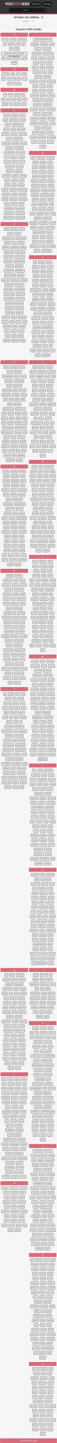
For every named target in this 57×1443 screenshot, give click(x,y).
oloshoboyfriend (40, 944)
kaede (33, 471)
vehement (36, 1216)
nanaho (42, 812)
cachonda (46, 49)
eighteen (36, 318)
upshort (49, 1121)
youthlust (48, 1401)
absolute (21, 129)
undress (37, 1074)
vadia (52, 1156)
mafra (43, 708)
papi (6, 1040)
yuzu (42, 1434)
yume (36, 1415)
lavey (36, 636)
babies (5, 247)
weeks (36, 1344)
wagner (38, 1260)
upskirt (43, 1126)
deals (35, 241)
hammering (20, 622)
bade (14, 317)
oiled (51, 912)
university (38, 1107)
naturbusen (39, 854)
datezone (47, 218)
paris (22, 1049)
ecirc (50, 285)
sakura (17, 1230)
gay (22, 541)
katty (46, 532)
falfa (24, 414)
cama (43, 95)
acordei (19, 166)
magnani (46, 713)
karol (43, 513)
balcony (15, 340)
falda (18, 414)
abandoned (14, 120)
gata (21, 536)
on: (38, 954)
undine (48, 1070)
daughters (44, 223)
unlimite (48, 1107)
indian (6, 768)
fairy (11, 400)
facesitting (19, 381)
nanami (34, 817)
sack (6, 1207)
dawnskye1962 (39, 232)
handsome (8, 650)
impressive (6, 754)
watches (34, 1306)
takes (43, 998)
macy (35, 685)
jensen (50, 441)
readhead (9, 1130)
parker (13, 1054)
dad (33, 158)
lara (52, 599)
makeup (43, 745)
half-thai (21, 613)
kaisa (33, 476)
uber (50, 1028)
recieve (22, 1177)
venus (47, 1249)
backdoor (20, 294)
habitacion (8, 580)
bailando (7, 327)
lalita (45, 580)
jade (32, 376)
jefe (36, 437)
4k (18, 79)
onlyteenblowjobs (38, 963)
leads (53, 645)
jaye (42, 428)
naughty (38, 863)
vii (33, 21)
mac (42, 661)
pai (11, 993)
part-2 (11, 1068)
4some (17, 83)
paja (5, 1007)
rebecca (5, 1158)
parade (21, 1040)
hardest (23, 669)
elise (52, 350)
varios (51, 1193)
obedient (50, 875)
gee (14, 546)
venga (33, 1239)
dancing (35, 186)
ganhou (8, 513)
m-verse (35, 661)
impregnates (20, 750)
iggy (6, 713)
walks (50, 1274)
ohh (33, 912)
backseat (9, 308)
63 (3, 99)
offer (51, 893)
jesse (43, 455)
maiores (36, 736)
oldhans (42, 926)
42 (18, 74)
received (20, 1167)
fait (17, 400)
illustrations (7, 731)
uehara (43, 1033)
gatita (7, 541)
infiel (4, 778)
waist (46, 1260)
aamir (15, 115)
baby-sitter (20, 252)
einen (43, 323)
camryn (49, 133)
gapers (6, 523)
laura (35, 631)
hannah (7, 659)
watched (47, 1302)
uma (50, 1047)
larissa (43, 608)
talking (39, 1017)
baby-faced (9, 252)
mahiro (42, 722)
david (53, 223)
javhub (48, 418)
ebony (36, 281)
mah (35, 722)
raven (22, 1116)
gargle (14, 532)
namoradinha (37, 808)
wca (36, 1325)
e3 (35, 262)
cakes (49, 63)
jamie (35, 386)
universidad (48, 1098)
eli (50, 346)
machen (38, 671)
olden (51, 921)
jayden (35, 428)
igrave (21, 713)
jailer (34, 381)
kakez (33, 481)
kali (53, 481)
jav (36, 418)
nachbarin (48, 770)
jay (52, 423)
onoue (50, 963)
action (15, 176)
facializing (7, 390)
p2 (6, 975)
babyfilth (19, 266)
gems (18, 564)
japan (50, 400)
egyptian (42, 309)
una (42, 1051)
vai (51, 1165)
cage (36, 63)
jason (52, 414)
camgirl (43, 119)
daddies (51, 158)
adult (21, 204)
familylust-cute (21, 423)
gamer (6, 495)
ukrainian (38, 1042)
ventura (39, 1249)
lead (45, 645)
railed (18, 1088)
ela (43, 332)
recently (6, 1177)
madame (35, 689)
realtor (8, 1154)
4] (14, 79)
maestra (51, 703)
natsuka (34, 845)
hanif (14, 655)
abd (23, 120)
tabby (36, 979)
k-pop (35, 467)
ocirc (52, 884)
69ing (5, 104)
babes (18, 234)
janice (50, 390)
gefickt (7, 550)
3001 (11, 44)
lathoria (43, 622)
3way (24, 58)
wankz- (51, 1283)
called (42, 86)
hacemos (6, 585)
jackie (49, 367)
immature (9, 736)
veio (44, 1216)
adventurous (9, 218)
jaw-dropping (37, 423)
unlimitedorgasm (48, 1112)
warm (42, 1292)
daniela (35, 195)
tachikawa (44, 984)
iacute (11, 694)
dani (52, 190)
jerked (45, 446)
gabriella (15, 476)
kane (35, 495)
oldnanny (34, 930)
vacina (34, 1156)
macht (51, 680)
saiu (24, 1225)
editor (33, 304)
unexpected (38, 1084)
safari (7, 1216)
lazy (51, 641)
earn (43, 267)
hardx (15, 678)
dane (51, 186)
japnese (38, 409)
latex (35, 622)
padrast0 (9, 984)
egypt (34, 309)
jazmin (33, 432)
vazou (46, 1197)
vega (36, 1207)
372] (16, 49)
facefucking (7, 376)
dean (42, 241)
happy (15, 659)
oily (39, 916)
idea (4, 708)
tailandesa (35, 993)
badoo (5, 322)
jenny (43, 441)
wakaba (35, 1269)
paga (15, 989)
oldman (50, 926)
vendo (33, 1230)
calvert (42, 91)
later (51, 618)
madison (41, 694)
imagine (23, 731)
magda (50, 708)
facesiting (9, 381)
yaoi (43, 1373)
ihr (11, 717)
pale (14, 1012)
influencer (13, 778)
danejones (35, 190)
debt (52, 246)
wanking (35, 1283)
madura (45, 699)
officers (50, 903)
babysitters (9, 289)
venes (41, 1230)
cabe (52, 44)
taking (43, 1003)
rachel (11, 1084)
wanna (43, 1288)
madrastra (35, 699)
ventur (51, 1244)
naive (50, 789)
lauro (50, 631)
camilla (51, 119)
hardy (22, 678)
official (34, 907)
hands (9, 645)
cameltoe (51, 109)
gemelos (13, 560)
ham (23, 618)
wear (49, 1325)
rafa (3, 1088)
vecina (35, 1202)
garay (6, 527)
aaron (22, 115)
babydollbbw (19, 261)
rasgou (15, 1112)
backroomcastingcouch (14, 303)
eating (36, 276)
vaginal (35, 1165)
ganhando (10, 509)
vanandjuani (38, 1183)
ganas (22, 495)
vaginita (44, 1165)
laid (50, 576)
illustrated (8, 726)
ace (6, 157)
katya (35, 536)
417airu (5, 74)
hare (10, 683)
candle (50, 142)
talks (46, 1017)
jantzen (50, 395)
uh (32, 1037)
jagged (39, 376)
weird (50, 1344)
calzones (35, 95)
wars (35, 1297)
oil (46, 912)
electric (49, 336)
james (51, 381)
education (42, 304)
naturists (34, 859)
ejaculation (48, 327)
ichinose (8, 703)
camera (37, 114)
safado (23, 1211)
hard (22, 659)
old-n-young (41, 921)
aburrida (23, 134)
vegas (36, 1211)
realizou (15, 1149)
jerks (50, 451)
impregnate (20, 745)
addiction (22, 190)
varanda (35, 1193)
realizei (6, 1149)
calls (35, 91)
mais (43, 736)
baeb (18, 322)
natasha (43, 840)
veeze (51, 1202)
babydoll (8, 261)
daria (35, 209)
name (33, 803)
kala (39, 481)
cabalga (35, 44)
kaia (52, 471)
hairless (15, 604)
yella (34, 1387)
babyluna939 (10, 275)
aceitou (13, 157)
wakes (50, 1269)
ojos (45, 916)
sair (18, 1225)
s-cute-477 (14, 1188)
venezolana (50, 1230)
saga (21, 1216)
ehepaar (48, 313)
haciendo (7, 594)
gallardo (15, 485)
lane (53, 585)
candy (43, 146)
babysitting (20, 289)
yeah (51, 1378)
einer (50, 323)
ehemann (38, 313)
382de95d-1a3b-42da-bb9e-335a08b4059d (14, 54)
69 (25, 99)
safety (14, 1216)
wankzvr (34, 1288)
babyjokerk (9, 271)
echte (35, 285)
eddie (52, 290)
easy (43, 271)
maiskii (34, 740)
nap (46, 821)
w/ (32, 1260)
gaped (12, 518)
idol (17, 708)
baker (21, 336)
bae (11, 322)
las (50, 608)
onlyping (50, 958)
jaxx (46, 423)
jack (35, 367)
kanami (50, 490)
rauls (6, 1116)
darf (51, 204)
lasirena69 (43, 613)
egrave (51, 304)
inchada (9, 759)
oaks (42, 875)
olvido (43, 949)
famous (18, 432)
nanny (51, 817)
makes (34, 745)
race (4, 1084)
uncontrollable (48, 1056)
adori (7, 204)
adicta (5, 199)
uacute (43, 1028)
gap (22, 513)
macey (51, 666)
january (36, 400)
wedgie (34, 1339)
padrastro (7, 989)
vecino (43, 1202)
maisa (50, 736)
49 (9, 79)
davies (34, 228)
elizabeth (46, 355)
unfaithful (48, 1084)
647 (19, 99)
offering (43, 898)
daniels (35, 200)
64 (8, 99)
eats (43, 276)
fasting (19, 460)
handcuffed (9, 631)
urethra (35, 1130)
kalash (46, 481)
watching (43, 1306)
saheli (21, 1221)
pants (14, 1026)
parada (13, 1040)
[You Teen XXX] (17, 4)
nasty (43, 831)
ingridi (23, 782)
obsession (35, 884)
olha (34, 935)
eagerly (36, 267)
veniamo (35, 1244)
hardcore (19, 664)
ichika (21, 699)
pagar (23, 989)
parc (15, 1045)
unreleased (37, 1116)
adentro (22, 194)
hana (15, 627)
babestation (21, 238)
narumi (35, 826)
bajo (13, 336)
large (50, 604)
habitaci (18, 576)
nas (50, 826)
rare (7, 1107)
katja (33, 532)
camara (51, 95)
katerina (36, 527)
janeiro (49, 386)
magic (38, 713)
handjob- (15, 636)
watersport (47, 1311)
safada (21, 1207)
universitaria (36, 1102)
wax (42, 1320)
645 (13, 99)
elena (51, 341)
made (51, 689)
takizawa (51, 1003)
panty (22, 1026)
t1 (41, 975)
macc (44, 666)
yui (46, 1406)
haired (6, 604)
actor (7, 180)
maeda (42, 703)
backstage (10, 313)
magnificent (38, 717)
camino (33, 123)
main (35, 731)
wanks (43, 1283)
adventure (20, 213)
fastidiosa (10, 460)
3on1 (9, 58)
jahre (47, 376)
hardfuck (9, 673)
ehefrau (51, 309)
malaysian (42, 759)
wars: (42, 1297)
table (42, 979)
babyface (9, 266)
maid (42, 726)
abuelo (14, 134)
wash (49, 1297)
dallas (50, 167)
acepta (7, 162)
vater (32, 1197)
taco (53, 984)
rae (24, 1084)
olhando (43, 935)
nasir (36, 831)
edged (49, 295)
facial (9, 386)
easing (35, 271)
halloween (7, 618)
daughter (34, 223)
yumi (43, 1415)
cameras (34, 119)
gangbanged (19, 504)
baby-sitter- (9, 257)
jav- (41, 418)
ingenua (23, 778)
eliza (38, 355)
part (14, 1063)
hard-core (9, 664)
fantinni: (14, 446)
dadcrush (41, 158)
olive (50, 935)
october (41, 889)
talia (42, 1012)
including (19, 759)
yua (41, 1406)
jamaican (42, 381)
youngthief (38, 1401)
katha (44, 527)
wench (42, 1357)
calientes (34, 81)
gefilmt (15, 550)
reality (4, 1144)
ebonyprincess (46, 281)
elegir (43, 341)
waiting (34, 1264)
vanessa (44, 1188)
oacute (34, 875)
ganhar (19, 509)
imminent (19, 736)
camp (37, 128)
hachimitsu (19, 590)
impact (21, 740)
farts (23, 451)
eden (35, 295)
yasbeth (35, 1378)
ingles (16, 782)
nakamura (39, 794)
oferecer (44, 893)
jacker (42, 367)
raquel (22, 1102)
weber (42, 1334)
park (6, 1054)
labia (35, 562)
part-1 (21, 1063)
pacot (14, 979)
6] (11, 104)
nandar (43, 817)
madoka (51, 694)
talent (34, 1007)
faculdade (6, 395)
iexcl (23, 708)
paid (16, 993)
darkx (50, 209)
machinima (48, 675)
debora (45, 246)
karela (43, 504)
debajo (49, 241)
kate (49, 523)
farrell (12, 451)
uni (45, 1088)
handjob (5, 636)
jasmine (44, 414)
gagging (15, 481)
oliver (43, 940)
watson (48, 1316)
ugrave (52, 1033)
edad (45, 290)
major (43, 740)
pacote (22, 979)
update (35, 1121)
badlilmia (22, 317)
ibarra (8, 699)
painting (7, 1003)
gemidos (22, 560)
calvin (50, 91)
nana (34, 812)
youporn (26, 21)
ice (14, 699)
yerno (35, 1392)
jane (42, 386)
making (33, 750)
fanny (7, 437)
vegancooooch (46, 1207)
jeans (52, 432)
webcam (34, 1334)
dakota (42, 167)
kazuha (43, 546)
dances (50, 181)
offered (34, 898)
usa (35, 1135)
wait (52, 1260)
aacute (7, 115)
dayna (35, 237)
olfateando (51, 930)
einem (35, 323)
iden (11, 708)
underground (46, 1061)
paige (24, 993)
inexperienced (9, 773)
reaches (10, 1126)
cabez (37, 49)
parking (21, 1054)
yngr (35, 1397)
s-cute (4, 1188)
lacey (35, 566)
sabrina (6, 1202)
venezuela (37, 1235)
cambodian (47, 105)
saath (22, 1193)
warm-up (50, 1292)
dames (42, 172)
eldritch (50, 332)
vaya (39, 1197)
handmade (19, 641)
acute (7, 185)
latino (50, 627)
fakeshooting (8, 409)
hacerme (9, 590)
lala (38, 580)
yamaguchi (42, 1369)
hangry (6, 655)
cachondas (37, 53)
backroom (20, 299)
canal (34, 142)
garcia (14, 527)
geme (5, 560)
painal (13, 998)
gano (15, 513)
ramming (15, 1093)
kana (34, 490)
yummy (33, 1420)
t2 (46, 975)
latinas (42, 627)
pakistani (7, 1012)
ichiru (16, 703)
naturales (38, 849)
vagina (40, 1160)
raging (10, 1088)
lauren (42, 631)
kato (39, 532)
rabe (9, 1079)
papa (7, 1035)
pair (14, 1003)
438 (3, 79)
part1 (18, 1068)
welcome (36, 1348)
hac (16, 580)
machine (47, 671)
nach (40, 770)
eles (45, 346)
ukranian (48, 1042)
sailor (4, 1225)
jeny (32, 446)
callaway (51, 81)
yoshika (49, 1397)
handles (9, 641)
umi (36, 1051)
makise (41, 750)
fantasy (15, 441)
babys (24, 280)
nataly (34, 840)
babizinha (15, 247)
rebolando (22, 1158)
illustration (19, 726)
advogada (20, 218)
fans (13, 437)
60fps (17, 95)
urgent (43, 1130)
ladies (36, 571)
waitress (43, 1264)
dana (50, 176)
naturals (48, 849)
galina (6, 485)
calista (42, 81)
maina (42, 731)
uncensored (36, 1056)
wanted (51, 1288)
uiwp (48, 1037)
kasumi (51, 518)
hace (22, 580)
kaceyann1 (49, 467)
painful (21, 998)
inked (21, 787)
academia (18, 139)
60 (5, 95)
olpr (50, 944)
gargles (23, 532)
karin (42, 509)
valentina (37, 1169)
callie (50, 86)
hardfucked (19, 673)
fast (14, 455)
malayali (42, 754)
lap (51, 594)
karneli (35, 513)
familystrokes (20, 428)
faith (22, 400)
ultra (44, 1047)
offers (51, 898)
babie (21, 243)
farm (4, 451)
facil (15, 390)
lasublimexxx (42, 618)
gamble (5, 490)
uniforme (47, 1093)
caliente (47, 77)
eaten (50, 271)
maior (50, 731)
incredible (5, 764)
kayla (52, 541)
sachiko (22, 1202)
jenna (49, 437)
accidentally (9, 152)
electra (41, 336)
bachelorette (9, 294)
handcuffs (19, 631)
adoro (14, 204)
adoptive (13, 199)
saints (12, 1225)
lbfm (32, 645)
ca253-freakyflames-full (42, 40)
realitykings (14, 1144)
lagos (44, 576)
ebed (50, 276)
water (52, 1306)
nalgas (43, 798)
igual (5, 717)
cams (33, 137)
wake (43, 1269)
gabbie (22, 471)
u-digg (35, 1028)
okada (52, 916)
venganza (42, 1239)
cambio (49, 100)
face (22, 367)
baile (15, 327)
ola (33, 921)
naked (48, 794)
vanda (49, 1183)
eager (49, 262)
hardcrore (6, 669)
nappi (53, 821)
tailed (44, 993)
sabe (7, 1197)
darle (32, 214)
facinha (22, 390)
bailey (22, 327)
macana (50, 661)
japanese (34, 404)
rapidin (14, 1102)
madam (49, 685)
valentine (47, 1169)
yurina (42, 1425)
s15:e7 (6, 1193)
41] (13, 74)
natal (49, 831)
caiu (42, 63)
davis (41, 228)
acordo (9, 171)
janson (42, 395)
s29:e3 (14, 1193)
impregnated (8, 750)
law (42, 636)
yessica (43, 1392)
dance (34, 181)
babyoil (20, 275)
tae (37, 989)
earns (50, 267)
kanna (42, 495)
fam (4, 423)
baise (14, 331)
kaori (46, 499)
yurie (35, 1425)
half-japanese (10, 613)
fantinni (5, 446)
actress (14, 180)
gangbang (8, 504)
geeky (21, 546)
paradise (7, 1045)
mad (41, 685)
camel (42, 109)
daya (50, 232)
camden (34, 109)
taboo (50, 979)
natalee (34, 835)
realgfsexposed (10, 1140)
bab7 (7, 229)
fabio (6, 367)
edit (42, 299)
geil (4, 555)
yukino (49, 1411)
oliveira (35, 940)
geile (11, 555)
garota (7, 536)
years (51, 1383)
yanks (36, 1373)
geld (17, 555)
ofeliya (35, 893)
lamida (52, 580)
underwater (48, 1065)
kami (43, 485)
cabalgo (44, 44)
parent (6, 1049)
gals (22, 485)
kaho (41, 471)
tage (48, 989)
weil (43, 1344)
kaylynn (34, 546)
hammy (7, 627)
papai (14, 1035)
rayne (13, 1121)
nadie (33, 780)
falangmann (20, 409)
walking (42, 1274)
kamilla (50, 485)
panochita (6, 1021)
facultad (16, 395)
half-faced (17, 608)
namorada (50, 803)
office (35, 903)
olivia (50, 940)
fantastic (6, 441)
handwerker (19, 650)
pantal (15, 1021)
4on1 (24, 79)
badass (19, 313)
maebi (34, 703)
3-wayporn (22, 40)
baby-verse (20, 257)
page (5, 993)
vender (42, 1225)
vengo (51, 1239)
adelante (6, 194)
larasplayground (39, 604)
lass (51, 613)
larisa (36, 608)
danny (43, 200)
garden (21, 527)
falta (24, 418)
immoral (7, 740)
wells (49, 1353)
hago (23, 594)
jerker (53, 446)
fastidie (21, 455)
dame (35, 172)
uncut (36, 1061)
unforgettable (35, 1088)
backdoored (9, 299)
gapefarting (21, 518)
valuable (50, 1174)
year (34, 1383)
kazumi (51, 546)
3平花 (14, 63)
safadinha (14, 1211)
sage (6, 1221)
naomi (39, 821)
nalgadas (34, 798)
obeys (37, 879)
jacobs (33, 372)
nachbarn (35, 775)
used (43, 1140)
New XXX (36, 4)
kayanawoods (42, 541)
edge (42, 295)
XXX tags (47, 4)
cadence (42, 58)
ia (5, 694)
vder (53, 1197)
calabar (49, 67)
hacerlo (23, 585)
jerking (42, 451)
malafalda (51, 750)
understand (37, 1065)
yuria (53, 1420)
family (10, 423)
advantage (19, 208)
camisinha (43, 123)
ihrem (23, 717)
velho (36, 1221)
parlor (6, 1059)
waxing (50, 1320)
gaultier (15, 541)
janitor (34, 395)
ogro (51, 907)
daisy (35, 167)
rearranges (18, 1154)
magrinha (48, 717)
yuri (46, 1420)
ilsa (15, 731)
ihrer (15, 722)
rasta (23, 1112)
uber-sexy (34, 1033)
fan (25, 432)
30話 (17, 44)
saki (10, 1230)
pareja (22, 1045)
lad (51, 566)
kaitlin (53, 476)
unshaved (48, 1116)
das (47, 214)
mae (52, 699)
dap (34, 204)
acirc (22, 162)
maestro (35, 708)
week (42, 1339)
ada (13, 185)
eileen (44, 318)
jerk (38, 446)
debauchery (35, 246)
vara (52, 1188)
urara (51, 1126)
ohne (40, 912)
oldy (42, 930)
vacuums (43, 1156)
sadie (14, 1207)
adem (15, 194)
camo (52, 123)
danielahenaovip (47, 195)
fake (9, 404)
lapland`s (44, 599)
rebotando (10, 1163)
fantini (23, 441)
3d (3, 58)
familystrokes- (7, 432)
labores (43, 562)
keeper (46, 550)
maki (51, 745)
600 (10, 95)
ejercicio (36, 332)
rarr (21, 1107)
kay (32, 541)
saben (14, 1197)
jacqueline (42, 372)
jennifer (35, 441)
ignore (13, 713)
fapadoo (23, 446)
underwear (39, 1070)
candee (42, 142)
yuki (34, 1411)
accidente (20, 152)
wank (50, 1278)
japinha (52, 404)
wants (34, 1292)
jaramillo (35, 414)
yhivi (50, 1392)
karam (35, 504)
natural (51, 845)
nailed (52, 784)
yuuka (35, 1429)
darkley (42, 209)
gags (23, 481)
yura (40, 1420)
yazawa (44, 1378)
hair (13, 599)
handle (23, 636)
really (23, 1149)
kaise (40, 476)
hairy (22, 604)
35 (11, 49)
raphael (6, 1102)
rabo (16, 1079)
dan (44, 176)
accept (23, 143)
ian (17, 694)
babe (22, 229)
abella (8, 125)
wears (43, 1330)
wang (43, 1278)
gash (15, 536)
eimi (51, 318)
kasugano (42, 518)
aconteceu (10, 166)
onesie (52, 954)
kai (47, 471)
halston (16, 618)
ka (41, 467)
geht (22, 550)
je (40, 432)
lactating (43, 566)
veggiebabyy (46, 1211)
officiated (43, 907)
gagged (6, 481)
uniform (38, 1093)
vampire (44, 1179)
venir (43, 1244)
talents (50, 1007)
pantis (7, 1026)
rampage (6, 1098)
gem (23, 555)
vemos (34, 1225)
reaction (19, 1126)
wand (36, 1278)
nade (44, 775)
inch (24, 754)
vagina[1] (49, 1160)
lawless (49, 636)
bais (6, 331)
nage (32, 784)
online (34, 958)
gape (4, 518)
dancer (42, 181)
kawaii (50, 536)
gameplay (22, 490)
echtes (43, 285)
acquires (18, 171)
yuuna (43, 1429)
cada (34, 58)
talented (42, 1007)
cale (44, 72)
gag (22, 476)
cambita (37, 105)
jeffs (42, 437)
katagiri (42, 523)
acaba (9, 139)
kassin (33, 518)
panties (23, 1021)
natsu (51, 840)
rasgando (6, 1112)
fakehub (17, 404)
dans (51, 200)
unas (48, 1051)
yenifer (49, 1387)
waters (37, 1311)
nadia (51, 775)
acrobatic (6, 176)
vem (50, 1221)
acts (21, 180)
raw (7, 1121)
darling (40, 214)
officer (42, 903)
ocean (44, 884)
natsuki (43, 845)
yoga (41, 1397)
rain (24, 1088)
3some (16, 58)
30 (5, 44)
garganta (6, 532)
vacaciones (38, 1151)
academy (6, 143)
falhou (4, 418)
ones (44, 954)
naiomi (42, 789)
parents (14, 1049)
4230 (24, 74)
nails (35, 789)
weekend (50, 1339)
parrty (8, 1063)
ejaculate (37, 327)
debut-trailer (46, 251)
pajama (13, 1007)
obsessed (46, 879)
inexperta (21, 773)
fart (18, 451)
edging (35, 299)
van (51, 1179)
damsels (36, 176)
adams (20, 185)
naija (39, 784)
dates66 (38, 218)
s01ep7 (23, 1188)
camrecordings (38, 133)
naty (52, 859)
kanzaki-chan (36, 499)
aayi (5, 120)
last (33, 618)
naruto (44, 826)
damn (50, 172)
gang (9, 499)
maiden (50, 726)
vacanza (48, 1151)
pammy (18, 1017)
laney (34, 590)
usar (50, 1135)
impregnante (8, 745)
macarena (35, 666)
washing (38, 1302)
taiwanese (34, 998)
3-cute (5, 40)
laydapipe (36, 641)
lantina (44, 594)
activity (23, 176)
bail (24, 322)
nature (48, 854)
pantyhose (8, 1031)
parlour (13, 1059)
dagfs (43, 162)
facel (16, 376)
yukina (41, 1411)
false (18, 418)
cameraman (47, 114)
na (34, 770)
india (24, 764)
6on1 (17, 104)
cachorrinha (48, 53)
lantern (35, 594)
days (42, 237)
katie (50, 527)
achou (15, 162)
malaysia (51, 754)
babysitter (8, 285)
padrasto (19, 984)
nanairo (50, 812)
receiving (19, 1172)
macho (34, 680)
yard (49, 1373)
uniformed (37, 1098)
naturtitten (44, 859)
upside (35, 1126)
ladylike (36, 576)
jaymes (49, 428)
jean (45, 432)
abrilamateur (18, 125)
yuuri (50, 1429)
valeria (34, 1174)
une (48, 1079)
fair (5, 400)
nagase (51, 780)
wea (42, 1325)
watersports (38, 1316)
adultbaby (8, 208)
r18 (3, 1079)
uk (54, 1037)
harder (15, 669)
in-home (17, 754)
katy (52, 532)
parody (22, 1059)
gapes (14, 523)
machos (43, 680)
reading (19, 1130)
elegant (35, 341)
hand (22, 627)
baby (23, 247)
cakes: (35, 67)
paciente (20, 975)
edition (49, 299)
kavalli (42, 536)
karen (50, 504)
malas (33, 754)
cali (50, 72)
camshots (41, 137)
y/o (34, 1369)
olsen (36, 949)
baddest (6, 317)
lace (50, 562)
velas (51, 1216)
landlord (45, 585)
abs (13, 129)
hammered (8, 622)
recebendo (10, 1167)
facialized (17, 386)
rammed (6, 1093)
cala (42, 67)
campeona (46, 128)
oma (50, 949)
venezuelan (48, 1235)
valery (42, 1174)
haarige (10, 576)
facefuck (18, 372)
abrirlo (6, 129)
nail (45, 784)
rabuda (23, 1079)
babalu (14, 229)
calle (35, 86)
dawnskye (50, 228)
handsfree (18, 645)
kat (35, 523)
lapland (35, 599)
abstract (5, 134)
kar (52, 499)
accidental (18, 148)
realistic (21, 1140)
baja (7, 336)
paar (12, 975)
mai (50, 722)
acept (21, 157)
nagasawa (42, 780)
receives (9, 1172)
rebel (13, 1158)
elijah (33, 350)
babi (14, 243)
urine (51, 1130)
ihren (9, 722)
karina (49, 509)
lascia (34, 613)
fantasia (21, 437)
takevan (51, 998)
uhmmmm (39, 1037)
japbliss (43, 404)
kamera (35, 485)
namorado (49, 808)
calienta (38, 77)
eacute (41, 262)
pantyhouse (19, 1031)
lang (41, 590)
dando (43, 186)
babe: (10, 234)
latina (35, 627)
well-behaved (47, 1348)
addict (5, 190)
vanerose (35, 1188)
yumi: (50, 1415)
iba (23, 694)
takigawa (34, 1003)
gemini (10, 564)
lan (32, 585)
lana (37, 585)
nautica (47, 863)
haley (9, 608)
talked (49, 1012)
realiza (23, 1144)
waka (51, 1264)
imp (15, 740)
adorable (22, 199)
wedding (51, 1334)
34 (24, 44)
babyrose (5, 280)
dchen (50, 237)
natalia (43, 835)
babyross (15, 280)
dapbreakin (43, 204)
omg (32, 954)
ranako (14, 1098)
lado (43, 571)
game (13, 490)
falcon (11, 414)
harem (17, 683)
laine (32, 580)
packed (6, 979)
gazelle (7, 546)
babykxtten (20, 271)
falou (12, 418)
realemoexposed (14, 1135)
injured (8, 787)
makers (50, 740)
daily (50, 162)
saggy (14, 1221)
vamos (35, 1179)
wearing (35, 1330)
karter (50, 513)
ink (15, 787)
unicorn (51, 1088)
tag (42, 989)
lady (49, 571)
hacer (15, 585)
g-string (14, 471)
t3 (50, 975)
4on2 (10, 83)
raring (14, 1107)
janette (42, 390)
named (41, 803)
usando (42, 1135)
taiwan (51, 993)
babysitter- (19, 285)
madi (33, 694)
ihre (16, 717)
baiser (21, 331)
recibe (14, 1177)
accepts (9, 148)
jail (53, 376)
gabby (6, 476)
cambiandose (38, 100)
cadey (51, 58)
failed (24, 395)
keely (39, 550)
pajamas (22, 1007)
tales (36, 1012)
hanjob (21, 655)
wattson (35, 1320)
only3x (42, 958)
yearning (42, 1383)
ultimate (36, 1047)
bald (22, 340)
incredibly (16, 764)
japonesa (47, 409)
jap (43, 400)
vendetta (51, 1225)
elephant (37, 346)
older (34, 926)
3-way (12, 40)
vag (33, 1160)
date (53, 214)
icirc (22, 703)
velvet (43, 1221)
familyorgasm (8, 428)
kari (35, 509)
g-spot (6, 471)
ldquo (39, 645)
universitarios (49, 1102)
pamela (10, 1017)
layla (45, 641)
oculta (49, 889)
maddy (43, 689)
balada (6, 340)
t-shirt (36, 975)
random (23, 1098)
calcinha (37, 72)
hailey (6, 599)
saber (21, 1197)
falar (4, 414)
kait (46, 476)
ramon (23, 1093)
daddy (36, 162)
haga (16, 594)
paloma (22, 1012)
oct (35, 889)
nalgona (52, 798)
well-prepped (39, 1353)
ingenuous (6, 782)
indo (13, 768)
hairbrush (21, 599)
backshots (19, 308)
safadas (5, 1211)
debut (37, 251)
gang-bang (18, 499)
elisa (46, 350)
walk (34, 1274)
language (49, 590)
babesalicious (8, 238)
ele (34, 336)
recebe (19, 1163)
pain (6, 998)
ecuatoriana (35, 290)
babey (7, 243)
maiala (35, 726)
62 (23, 95)
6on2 (23, 104)
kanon (50, 495)
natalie (51, 835)
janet (35, 390)
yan (51, 1369)
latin (50, 622)
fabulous (14, 367)
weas (51, 1330)
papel (21, 1035)
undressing (40, 1079)
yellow (42, 1387)
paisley (21, 1003)
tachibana (34, 984)
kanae (42, 490)
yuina (53, 1406)
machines (37, 675)
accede (15, 143)
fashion (7, 455)
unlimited (35, 1112)
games (14, 495)
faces (23, 376)
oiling (33, 916)
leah (42, 650)
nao (32, 821)
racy (18, 1084)
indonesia (21, 768)
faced (10, 372)
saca (14, 1202)
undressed (47, 1074)
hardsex (7, 678)
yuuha (50, 1425)
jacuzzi (52, 372)
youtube (33, 1406)
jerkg (35, 451)
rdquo (21, 1121)
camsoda (51, 137)
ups (42, 1121)
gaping (22, 523)
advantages (9, 213)
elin (39, 350)
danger (45, 190)
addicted (13, 190)
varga (43, 1193)
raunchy (14, 1116)
